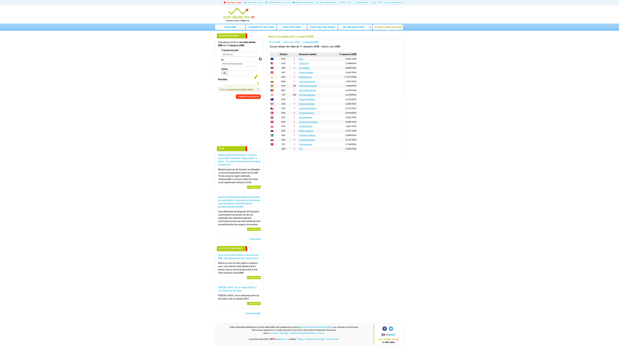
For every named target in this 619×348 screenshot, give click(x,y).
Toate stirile (255, 239)
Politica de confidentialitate (302, 333)
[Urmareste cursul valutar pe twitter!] (391, 328)
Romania (390, 335)
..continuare (254, 187)
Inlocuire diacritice (394, 2)
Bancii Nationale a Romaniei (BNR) (316, 327)
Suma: (224, 69)
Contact (274, 333)
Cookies (320, 333)
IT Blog (300, 339)
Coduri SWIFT (376, 2)
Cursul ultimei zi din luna (278, 2)
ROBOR (342, 2)
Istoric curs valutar (388, 27)
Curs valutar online (327, 2)
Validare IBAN (361, 2)
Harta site (283, 333)
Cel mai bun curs (353, 27)
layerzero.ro (281, 339)
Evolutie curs (292, 27)
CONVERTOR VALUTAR (248, 97)
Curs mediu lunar (255, 2)
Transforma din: (230, 50)
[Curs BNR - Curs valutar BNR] (239, 13)
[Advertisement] (333, 14)
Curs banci (322, 27)
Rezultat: (223, 79)
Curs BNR (230, 27)
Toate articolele (253, 313)
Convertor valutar (261, 27)
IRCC (350, 2)
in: (222, 59)
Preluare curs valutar (304, 2)
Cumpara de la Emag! (314, 339)
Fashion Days (332, 339)
